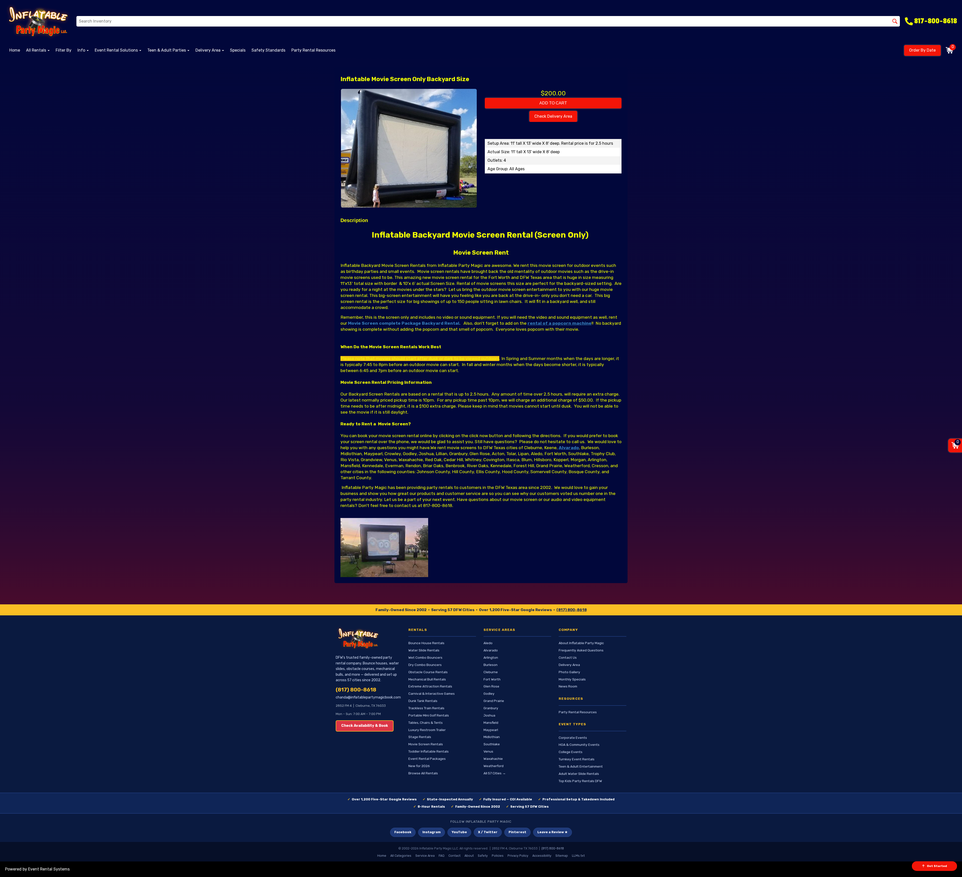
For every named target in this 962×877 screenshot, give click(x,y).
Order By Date (922, 50)
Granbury (491, 708)
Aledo (488, 643)
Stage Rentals (419, 737)
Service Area (425, 855)
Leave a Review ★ (552, 832)
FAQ (441, 855)
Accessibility (541, 855)
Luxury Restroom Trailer (427, 730)
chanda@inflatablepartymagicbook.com (368, 697)
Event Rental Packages (427, 759)
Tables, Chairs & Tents (425, 723)
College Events (570, 752)
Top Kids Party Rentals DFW (580, 781)
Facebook (402, 832)
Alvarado (491, 650)
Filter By (63, 50)
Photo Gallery (569, 672)
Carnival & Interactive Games (431, 693)
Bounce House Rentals (426, 643)
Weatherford (494, 766)
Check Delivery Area (553, 116)
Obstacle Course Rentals (428, 672)
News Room (568, 686)
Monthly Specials (572, 679)
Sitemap (561, 855)
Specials (238, 50)
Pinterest (517, 832)
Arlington (491, 657)
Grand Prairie (494, 701)
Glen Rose (491, 686)
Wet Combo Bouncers (425, 657)
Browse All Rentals (423, 773)
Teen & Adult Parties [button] (167, 50)
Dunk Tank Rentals (422, 701)
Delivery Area (569, 665)
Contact (454, 855)
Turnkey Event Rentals (576, 759)
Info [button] (81, 50)
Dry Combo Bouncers (425, 665)
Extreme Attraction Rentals (430, 686)
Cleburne (491, 672)
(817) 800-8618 (571, 610)
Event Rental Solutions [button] (117, 50)
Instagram (431, 832)
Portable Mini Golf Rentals (428, 715)
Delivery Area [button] (208, 50)
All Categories (400, 855)
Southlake (492, 744)
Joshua (489, 715)
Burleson (491, 665)
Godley (489, 693)
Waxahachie (493, 759)
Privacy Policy (518, 855)
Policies (498, 855)
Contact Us (568, 657)
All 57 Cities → (495, 773)
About (469, 855)
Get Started (937, 866)
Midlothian (492, 737)
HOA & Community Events (579, 745)
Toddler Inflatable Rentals (428, 751)
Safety (483, 855)
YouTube (459, 832)
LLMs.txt (578, 855)
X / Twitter (488, 832)
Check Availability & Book (364, 726)
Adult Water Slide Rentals (579, 774)
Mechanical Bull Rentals (427, 679)
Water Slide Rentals (423, 650)
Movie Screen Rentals (425, 744)
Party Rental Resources (313, 50)
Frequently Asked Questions (581, 650)
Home (14, 50)
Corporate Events (573, 738)
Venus (488, 751)
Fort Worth (492, 679)
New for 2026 (419, 766)
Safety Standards (268, 50)
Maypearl (491, 730)
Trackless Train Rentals (426, 708)
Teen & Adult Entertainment (581, 766)
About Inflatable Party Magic (581, 643)
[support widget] (947, 865)
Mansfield (491, 723)
